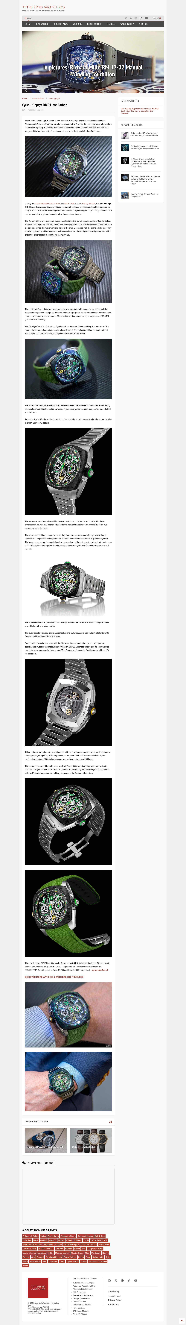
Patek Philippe (70, 1257)
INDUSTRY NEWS (61, 23)
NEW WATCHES (42, 23)
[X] (131, 18)
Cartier (69, 1240)
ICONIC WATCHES (94, 23)
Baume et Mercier (85, 1236)
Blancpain (27, 1240)
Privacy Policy (114, 1300)
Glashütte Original (89, 1244)
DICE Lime (69, 203)
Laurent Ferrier (29, 1253)
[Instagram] (126, 18)
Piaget (81, 1257)
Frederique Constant (53, 1244)
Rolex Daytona (79, 1308)
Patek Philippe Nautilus (82, 1305)
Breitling (52, 1240)
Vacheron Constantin (98, 1261)
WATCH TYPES (126, 23)
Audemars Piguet (68, 1236)
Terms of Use (114, 1296)
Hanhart (68, 1249)
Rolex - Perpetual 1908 (83, 1147)
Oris (33, 1257)
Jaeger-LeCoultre (95, 1249)
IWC (84, 1249)
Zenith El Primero (80, 1314)
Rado (88, 1257)
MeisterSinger (77, 1253)
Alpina (43, 1236)
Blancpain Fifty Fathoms (82, 1289)
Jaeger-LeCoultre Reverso (83, 1295)
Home (24, 98)
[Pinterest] (136, 18)
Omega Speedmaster (81, 1298)
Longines (42, 1253)
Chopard (78, 1240)
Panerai (40, 1257)
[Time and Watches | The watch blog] (43, 10)
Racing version (88, 203)
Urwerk (84, 1261)
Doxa (105, 1240)
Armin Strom (53, 1236)
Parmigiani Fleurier (54, 1257)
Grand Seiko (104, 1244)
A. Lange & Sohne (31, 1236)
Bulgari (61, 1240)
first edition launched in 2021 (47, 203)
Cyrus (86, 1240)
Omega (26, 1257)
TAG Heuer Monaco (81, 1311)
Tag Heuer (52, 1261)
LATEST (28, 23)
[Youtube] (146, 18)
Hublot (77, 1249)
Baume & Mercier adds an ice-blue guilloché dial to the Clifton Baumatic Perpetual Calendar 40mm (93, 71)
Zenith (25, 1266)
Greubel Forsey (29, 1249)
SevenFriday (35, 1261)
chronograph (54, 98)
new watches (38, 98)
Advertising (113, 1292)
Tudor (62, 1261)
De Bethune (96, 1240)
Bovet (35, 1240)
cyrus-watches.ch (100, 970)
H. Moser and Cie (46, 1249)
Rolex (108, 1257)
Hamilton (59, 1249)
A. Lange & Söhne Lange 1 (83, 1283)
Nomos (105, 1253)
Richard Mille (98, 1257)
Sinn (44, 1261)
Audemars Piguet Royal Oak (84, 1286)
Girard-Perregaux (71, 1244)
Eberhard (27, 1244)
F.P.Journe (37, 1244)
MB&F (50, 1253)
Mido (87, 1253)
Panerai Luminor (79, 1302)
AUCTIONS (77, 23)
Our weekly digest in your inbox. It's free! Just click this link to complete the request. (140, 111)
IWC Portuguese (79, 1292)
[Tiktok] (141, 18)
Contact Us (113, 1304)
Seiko (25, 1261)
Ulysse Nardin (73, 1261)
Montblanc (95, 1253)
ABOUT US (143, 23)
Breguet (43, 1240)
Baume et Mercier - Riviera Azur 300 (45, 1147)
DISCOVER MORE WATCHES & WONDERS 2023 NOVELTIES (54, 977)
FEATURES (111, 23)
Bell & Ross (100, 1236)
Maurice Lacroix (62, 1253)
